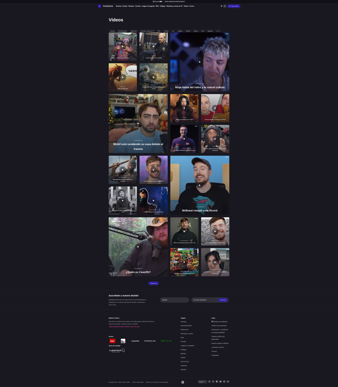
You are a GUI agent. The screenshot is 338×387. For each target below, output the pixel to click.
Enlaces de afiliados (220, 322)
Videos (186, 6)
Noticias (118, 6)
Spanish (201, 381)
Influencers (134, 31)
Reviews (131, 6)
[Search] (225, 6)
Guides (125, 6)
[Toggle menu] (99, 6)
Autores (214, 351)
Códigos (162, 6)
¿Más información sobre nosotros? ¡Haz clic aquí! (124, 326)
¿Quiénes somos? (217, 347)
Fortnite (138, 6)
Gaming (112, 31)
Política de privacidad (218, 326)
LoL (173, 31)
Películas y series (187, 334)
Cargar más (153, 283)
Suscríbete (223, 300)
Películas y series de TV (175, 6)
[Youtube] (220, 381)
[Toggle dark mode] (221, 6)
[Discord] (216, 381)
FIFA (157, 6)
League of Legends (148, 6)
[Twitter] (209, 381)
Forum (192, 6)
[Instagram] (224, 381)
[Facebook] (213, 381)
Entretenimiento (122, 31)
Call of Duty (185, 361)
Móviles (188, 31)
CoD (202, 31)
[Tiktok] (227, 381)
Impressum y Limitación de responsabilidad (157, 382)
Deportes (210, 31)
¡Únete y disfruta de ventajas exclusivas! (175, 1)
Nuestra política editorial (219, 343)
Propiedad (215, 355)
